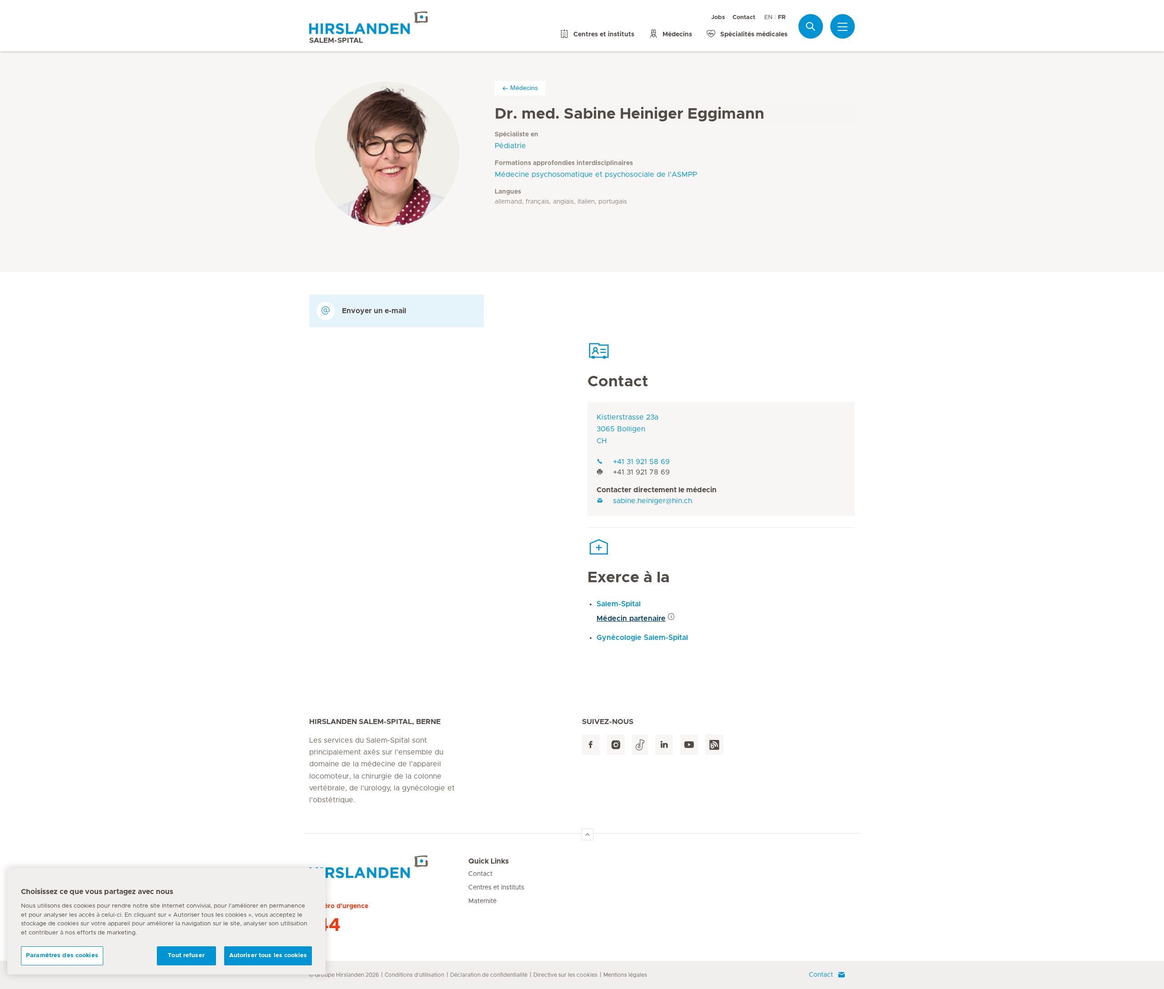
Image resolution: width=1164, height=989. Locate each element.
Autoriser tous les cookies (268, 956)
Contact (744, 17)
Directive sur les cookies (565, 975)
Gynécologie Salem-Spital (642, 637)
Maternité (482, 901)
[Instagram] (616, 744)
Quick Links (488, 861)
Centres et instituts (496, 887)
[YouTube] (689, 744)
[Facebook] (591, 744)
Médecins (524, 87)
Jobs (718, 17)
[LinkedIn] (664, 744)
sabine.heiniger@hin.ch (652, 500)
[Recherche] (810, 26)
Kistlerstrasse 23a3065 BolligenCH (627, 429)
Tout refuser (186, 956)
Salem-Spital (619, 604)
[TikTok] (640, 744)
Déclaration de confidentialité (488, 975)
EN (768, 17)
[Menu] (842, 26)
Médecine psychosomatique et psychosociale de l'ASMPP (596, 174)
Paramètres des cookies (62, 956)
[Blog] (714, 744)
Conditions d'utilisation (414, 975)
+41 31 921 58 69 (641, 461)
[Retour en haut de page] (587, 834)
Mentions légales (625, 975)
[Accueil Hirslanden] (388, 866)
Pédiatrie (510, 146)
